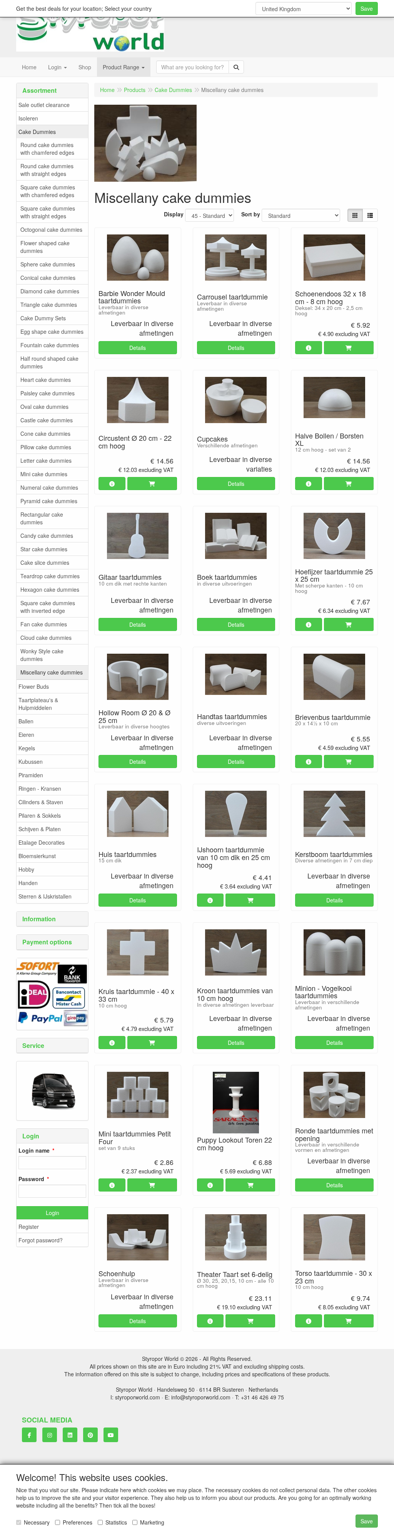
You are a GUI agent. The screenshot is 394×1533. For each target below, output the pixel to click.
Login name (34, 1150)
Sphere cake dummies (47, 264)
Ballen (25, 721)
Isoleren (28, 118)
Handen (28, 883)
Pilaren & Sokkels (39, 815)
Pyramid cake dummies (48, 501)
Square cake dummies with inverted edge (47, 606)
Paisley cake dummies (47, 393)
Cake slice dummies (44, 562)
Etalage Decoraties (41, 842)
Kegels (26, 748)
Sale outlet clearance (44, 105)
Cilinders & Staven (40, 802)
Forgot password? (40, 1240)
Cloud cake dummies (46, 637)
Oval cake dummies (44, 406)
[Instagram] (49, 1435)
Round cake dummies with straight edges (46, 169)
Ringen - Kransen (39, 788)
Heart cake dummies (45, 379)
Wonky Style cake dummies (41, 655)
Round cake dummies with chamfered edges (47, 148)
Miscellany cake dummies (51, 672)
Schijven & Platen (39, 829)
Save (367, 8)
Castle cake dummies (46, 420)
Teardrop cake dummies (50, 576)
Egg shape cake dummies (51, 331)
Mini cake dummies (43, 474)
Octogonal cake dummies (51, 229)
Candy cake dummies (46, 535)
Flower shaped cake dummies (45, 246)
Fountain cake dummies (49, 345)
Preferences (77, 1522)
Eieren (26, 734)
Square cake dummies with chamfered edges (47, 191)
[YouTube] (111, 1435)
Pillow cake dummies (45, 447)
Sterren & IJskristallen (45, 896)
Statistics (116, 1522)
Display (174, 214)
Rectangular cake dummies (41, 518)
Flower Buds (33, 686)
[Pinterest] (90, 1435)
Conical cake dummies (47, 277)
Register (28, 1226)
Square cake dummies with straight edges (47, 212)
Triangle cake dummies (48, 304)
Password (31, 1179)
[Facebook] (29, 1435)
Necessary (37, 1522)
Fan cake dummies (43, 624)
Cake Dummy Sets (43, 318)
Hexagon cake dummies (49, 589)
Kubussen (30, 761)
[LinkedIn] (70, 1435)
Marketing (152, 1522)
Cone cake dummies (45, 433)
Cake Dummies (37, 132)
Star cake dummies (43, 549)
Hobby (26, 869)
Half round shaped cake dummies (49, 362)
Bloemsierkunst (37, 856)
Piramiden (30, 775)
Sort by (250, 214)
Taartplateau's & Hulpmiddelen (38, 703)
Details (137, 347)
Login (52, 1213)
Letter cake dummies (46, 460)
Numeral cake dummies (49, 487)
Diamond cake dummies (49, 291)
